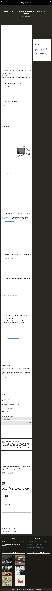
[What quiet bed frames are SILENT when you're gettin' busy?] (7, 560)
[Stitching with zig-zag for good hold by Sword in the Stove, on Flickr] (16, 304)
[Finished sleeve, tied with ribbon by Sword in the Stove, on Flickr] (16, 38)
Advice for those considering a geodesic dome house (36, 546)
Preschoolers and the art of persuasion (7, 419)
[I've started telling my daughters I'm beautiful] (20, 581)
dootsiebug (8, 482)
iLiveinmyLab (8, 472)
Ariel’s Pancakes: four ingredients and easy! (34, 544)
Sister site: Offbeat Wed (31, 557)
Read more (18, 156)
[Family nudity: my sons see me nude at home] (20, 560)
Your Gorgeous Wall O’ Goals (27, 423)
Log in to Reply (5, 478)
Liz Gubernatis (15, 441)
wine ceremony (27, 71)
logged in (8, 531)
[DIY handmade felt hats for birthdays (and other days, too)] (7, 571)
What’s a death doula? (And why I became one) (35, 547)
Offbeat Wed (42, 49)
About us (28, 555)
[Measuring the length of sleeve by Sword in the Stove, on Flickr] (16, 185)
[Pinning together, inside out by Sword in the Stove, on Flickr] (16, 267)
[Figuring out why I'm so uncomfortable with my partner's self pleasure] (7, 581)
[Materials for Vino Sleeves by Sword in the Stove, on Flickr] (16, 114)
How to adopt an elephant (31, 549)
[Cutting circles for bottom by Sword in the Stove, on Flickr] (16, 229)
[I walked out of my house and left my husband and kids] (20, 571)
